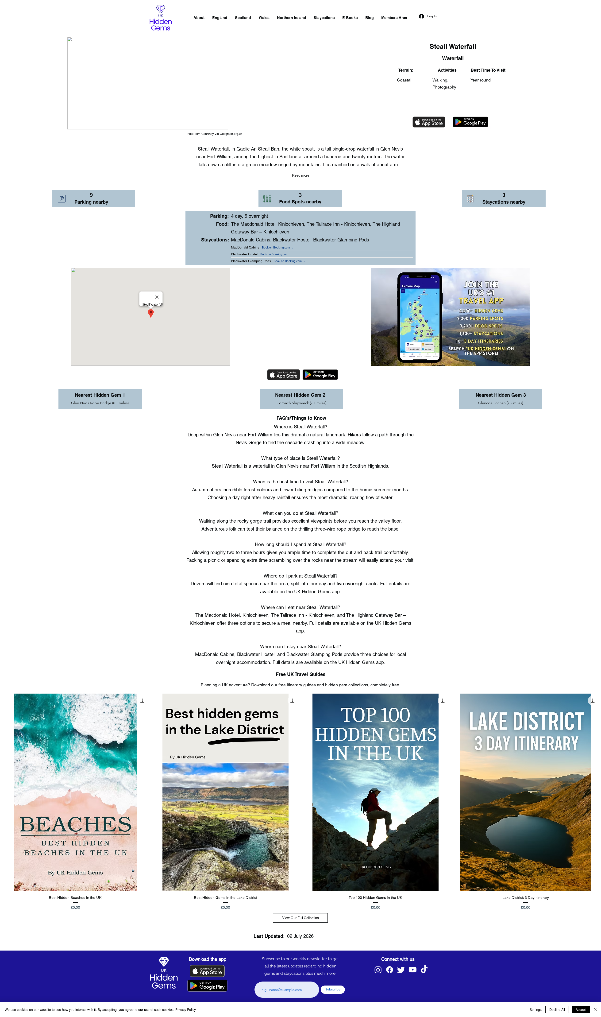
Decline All (557, 1009)
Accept (581, 1009)
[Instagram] (378, 969)
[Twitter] (401, 969)
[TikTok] (424, 969)
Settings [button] (536, 1009)
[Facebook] (389, 969)
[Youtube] (412, 969)
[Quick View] (75, 792)
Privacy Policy (185, 1009)
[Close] (595, 1009)
